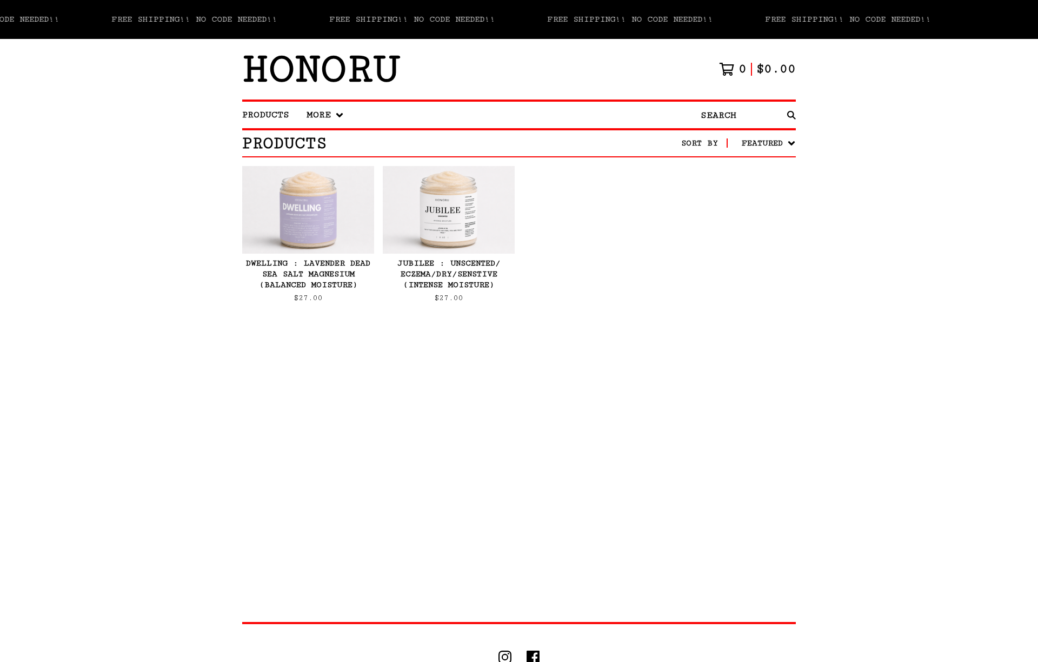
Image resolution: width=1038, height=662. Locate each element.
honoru (321, 69)
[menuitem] (265, 115)
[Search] (791, 115)
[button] (519, 19)
